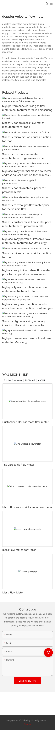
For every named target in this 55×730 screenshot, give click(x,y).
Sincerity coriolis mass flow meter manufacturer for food (23, 124)
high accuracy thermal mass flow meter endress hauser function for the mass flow (26, 173)
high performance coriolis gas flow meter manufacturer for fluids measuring (27, 108)
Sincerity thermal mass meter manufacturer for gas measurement (24, 156)
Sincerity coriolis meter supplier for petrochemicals (23, 190)
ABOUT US (43, 380)
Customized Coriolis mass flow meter (25, 422)
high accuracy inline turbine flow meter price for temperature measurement (26, 272)
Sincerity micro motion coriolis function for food (26, 255)
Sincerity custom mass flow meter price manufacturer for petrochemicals (26, 224)
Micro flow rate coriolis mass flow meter (27, 507)
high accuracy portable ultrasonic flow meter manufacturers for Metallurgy (26, 241)
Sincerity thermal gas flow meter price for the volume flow (26, 207)
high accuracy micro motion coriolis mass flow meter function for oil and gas (27, 306)
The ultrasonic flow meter (18, 464)
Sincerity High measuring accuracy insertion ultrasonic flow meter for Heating (23, 323)
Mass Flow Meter (13, 592)
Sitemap (28, 724)
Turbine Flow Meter (13, 380)
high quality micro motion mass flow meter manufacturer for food (24, 289)
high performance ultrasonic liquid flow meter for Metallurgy (26, 340)
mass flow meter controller (19, 549)
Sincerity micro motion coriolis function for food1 (26, 139)
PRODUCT (30, 380)
